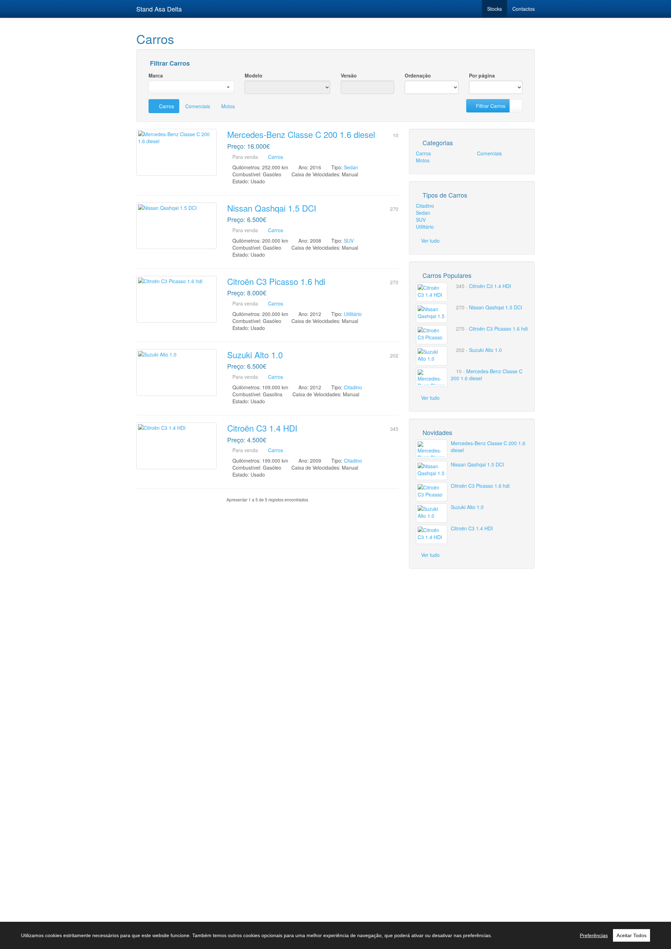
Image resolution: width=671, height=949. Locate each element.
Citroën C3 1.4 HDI (262, 428)
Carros (166, 106)
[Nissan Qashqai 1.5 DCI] (176, 226)
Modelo (253, 75)
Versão (349, 75)
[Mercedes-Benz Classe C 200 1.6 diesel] (176, 152)
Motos (228, 106)
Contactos (523, 8)
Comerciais (197, 106)
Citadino (353, 387)
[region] (335, 935)
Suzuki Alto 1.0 (255, 354)
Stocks (494, 8)
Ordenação (418, 75)
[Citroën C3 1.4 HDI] (176, 446)
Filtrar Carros (169, 63)
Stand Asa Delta (159, 8)
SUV (349, 240)
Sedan (351, 167)
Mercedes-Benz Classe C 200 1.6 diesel (301, 134)
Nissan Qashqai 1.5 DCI (271, 208)
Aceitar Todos (631, 935)
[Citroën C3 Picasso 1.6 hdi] (176, 299)
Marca (156, 75)
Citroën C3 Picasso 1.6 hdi (276, 281)
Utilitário (353, 313)
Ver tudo (430, 240)
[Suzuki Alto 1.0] (176, 372)
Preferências (594, 935)
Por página (482, 75)
